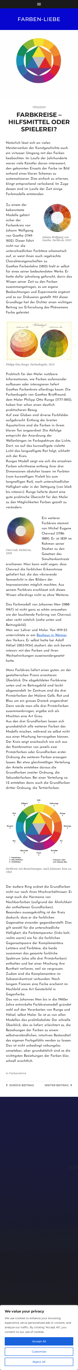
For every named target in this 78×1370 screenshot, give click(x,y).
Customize (39, 1351)
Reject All (39, 1362)
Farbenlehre (17, 1073)
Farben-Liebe (39, 19)
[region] (39, 1337)
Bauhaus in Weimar (52, 635)
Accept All (39, 1341)
